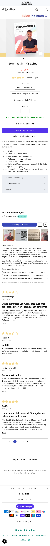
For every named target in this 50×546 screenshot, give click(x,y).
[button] (18, 77)
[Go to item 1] (9, 235)
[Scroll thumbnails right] (45, 235)
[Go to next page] (39, 441)
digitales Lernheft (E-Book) (25, 100)
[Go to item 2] (21, 235)
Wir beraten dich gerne (24, 488)
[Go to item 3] (34, 235)
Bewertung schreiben (19, 224)
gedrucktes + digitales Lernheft (25, 93)
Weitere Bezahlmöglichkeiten (25, 136)
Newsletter (24, 499)
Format (25, 83)
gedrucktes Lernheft (25, 87)
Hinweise (24, 494)
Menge (25, 107)
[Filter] (40, 225)
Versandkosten (30, 72)
